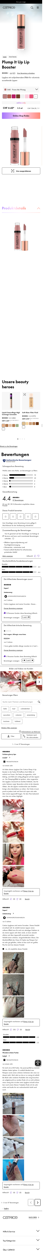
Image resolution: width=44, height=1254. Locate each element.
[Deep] (37, 423)
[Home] (9, 7)
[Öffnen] (37, 7)
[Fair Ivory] (10, 425)
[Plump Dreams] (9, 96)
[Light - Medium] (23, 423)
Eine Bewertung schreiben (26, 73)
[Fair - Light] (27, 423)
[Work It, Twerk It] (18, 96)
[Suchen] (32, 7)
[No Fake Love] (27, 96)
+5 (3, 429)
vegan (4, 57)
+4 (35, 96)
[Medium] (30, 423)
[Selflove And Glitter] (14, 96)
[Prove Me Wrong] (5, 96)
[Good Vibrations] (31, 96)
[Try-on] (24, 394)
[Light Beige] (3, 425)
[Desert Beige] (13, 425)
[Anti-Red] (17, 425)
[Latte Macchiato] (6, 425)
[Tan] (33, 423)
